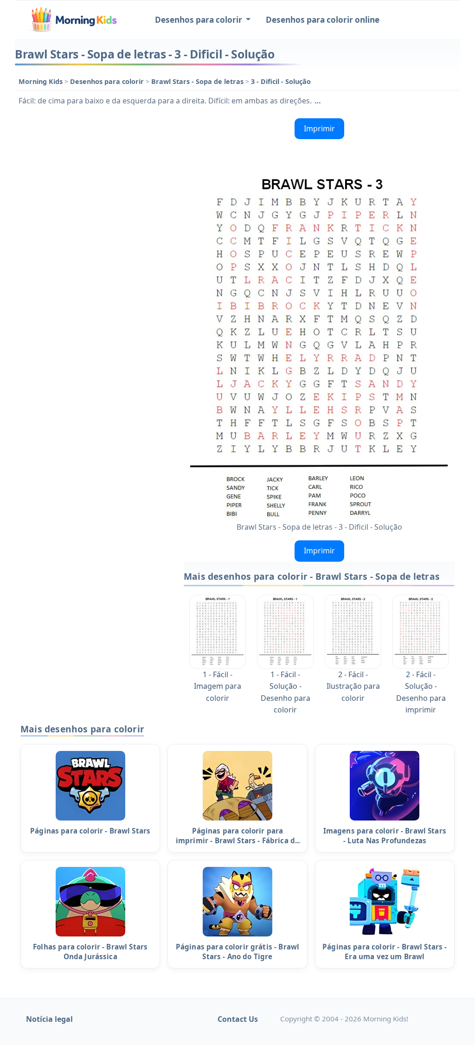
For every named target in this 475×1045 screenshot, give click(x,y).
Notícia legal (49, 1019)
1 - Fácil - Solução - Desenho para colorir (285, 692)
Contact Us (238, 1019)
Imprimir (319, 128)
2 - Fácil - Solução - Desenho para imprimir (421, 692)
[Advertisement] (94, 173)
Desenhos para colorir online (322, 19)
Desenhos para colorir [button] (199, 19)
